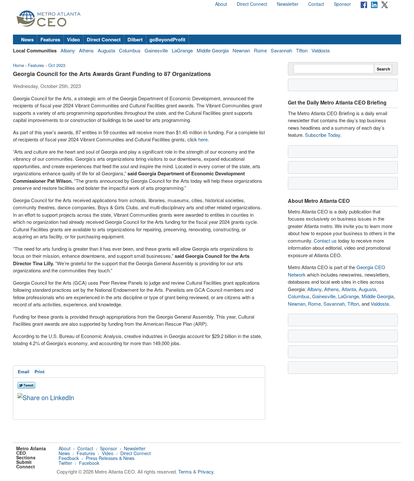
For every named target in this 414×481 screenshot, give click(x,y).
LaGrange (182, 50)
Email (23, 371)
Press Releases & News (110, 458)
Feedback (69, 458)
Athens (86, 50)
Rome (260, 50)
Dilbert (135, 39)
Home (18, 65)
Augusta (106, 50)
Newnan (241, 50)
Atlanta (349, 289)
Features (50, 39)
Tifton (302, 50)
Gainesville (156, 50)
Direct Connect (252, 4)
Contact (316, 4)
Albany (67, 50)
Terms (185, 471)
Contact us (325, 240)
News (27, 39)
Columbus (130, 50)
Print (39, 371)
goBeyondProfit (167, 39)
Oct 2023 (56, 65)
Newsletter (288, 4)
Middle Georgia (213, 50)
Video (73, 39)
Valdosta (320, 50)
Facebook (89, 463)
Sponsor (342, 4)
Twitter (65, 463)
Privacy (205, 471)
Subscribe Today (322, 134)
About (221, 4)
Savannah (281, 50)
